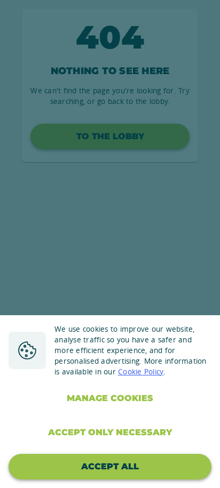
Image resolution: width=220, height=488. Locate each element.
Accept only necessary (110, 432)
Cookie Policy (140, 372)
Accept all (110, 466)
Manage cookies (110, 398)
